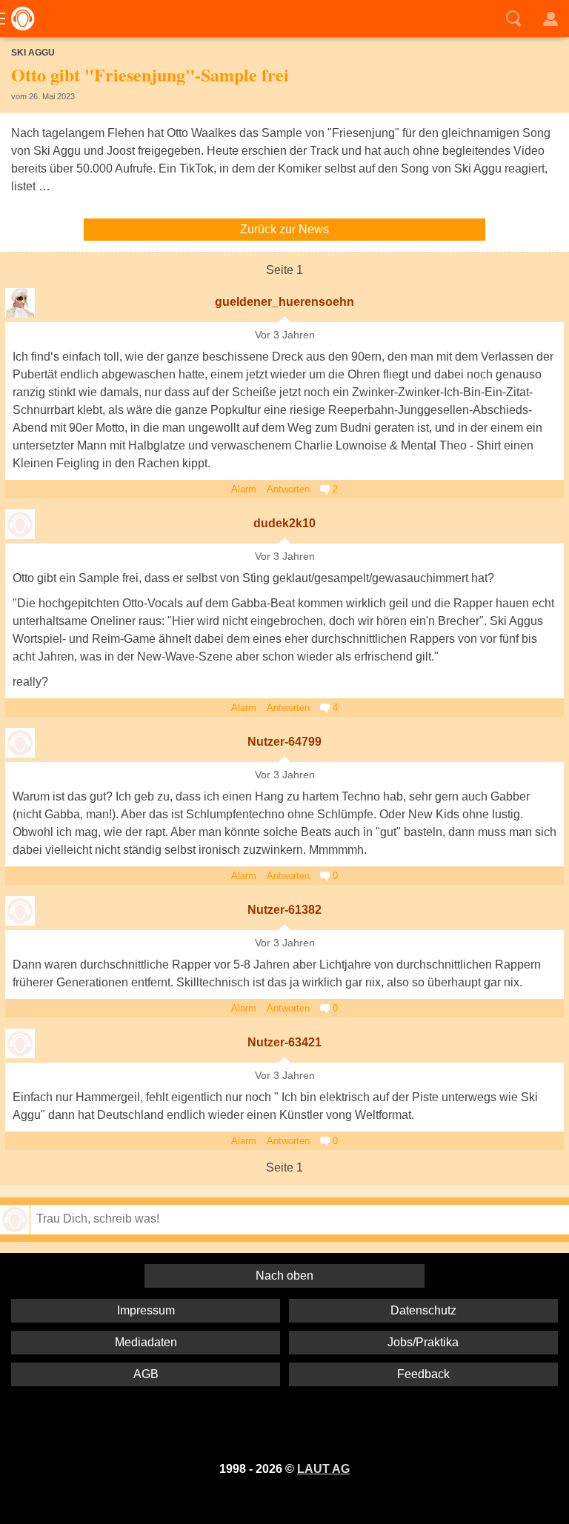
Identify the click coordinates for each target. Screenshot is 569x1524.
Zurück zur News (284, 229)
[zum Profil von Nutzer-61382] (20, 911)
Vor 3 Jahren (285, 335)
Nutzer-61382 (284, 909)
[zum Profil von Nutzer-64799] (20, 743)
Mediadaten (146, 1342)
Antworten (288, 489)
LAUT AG (323, 1469)
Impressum (146, 1310)
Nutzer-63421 (284, 1042)
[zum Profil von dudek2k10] (20, 524)
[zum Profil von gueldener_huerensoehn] (20, 303)
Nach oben (284, 1275)
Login (550, 18)
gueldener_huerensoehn (284, 301)
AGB (146, 1374)
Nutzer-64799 (284, 741)
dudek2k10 (284, 523)
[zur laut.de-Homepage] (18, 18)
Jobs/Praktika (423, 1342)
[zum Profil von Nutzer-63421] (20, 1043)
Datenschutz (423, 1310)
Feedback (423, 1374)
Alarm (243, 489)
